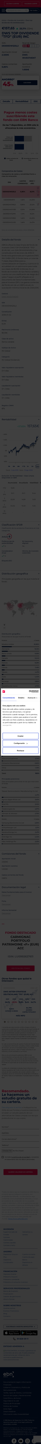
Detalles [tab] (21, 698)
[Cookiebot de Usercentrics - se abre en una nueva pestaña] (29, 691)
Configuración (19, 743)
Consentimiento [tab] (9, 698)
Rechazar (20, 750)
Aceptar (20, 736)
